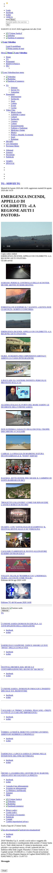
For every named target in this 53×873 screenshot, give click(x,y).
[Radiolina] (10, 36)
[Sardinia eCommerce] (15, 38)
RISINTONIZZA (13, 64)
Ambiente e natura (18, 114)
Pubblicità (10, 157)
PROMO (9, 141)
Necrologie (10, 155)
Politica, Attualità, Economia (22, 135)
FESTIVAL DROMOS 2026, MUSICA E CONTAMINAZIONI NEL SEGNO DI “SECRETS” (22, 668)
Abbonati (9, 150)
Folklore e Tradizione (19, 128)
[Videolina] (8, 42)
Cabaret (14, 117)
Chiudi (4, 871)
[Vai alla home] (9, 53)
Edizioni (14, 88)
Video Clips (10, 110)
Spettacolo (15, 99)
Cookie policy (11, 812)
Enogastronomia (17, 126)
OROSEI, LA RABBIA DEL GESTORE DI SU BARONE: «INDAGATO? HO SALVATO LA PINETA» (25, 774)
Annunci (9, 152)
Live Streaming (12, 144)
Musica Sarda (16, 112)
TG (7, 59)
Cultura (14, 103)
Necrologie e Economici (15, 815)
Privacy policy (11, 810)
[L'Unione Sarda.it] (14, 33)
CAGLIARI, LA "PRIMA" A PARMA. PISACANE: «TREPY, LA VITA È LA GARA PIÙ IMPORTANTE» (26, 711)
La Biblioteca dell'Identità (16, 791)
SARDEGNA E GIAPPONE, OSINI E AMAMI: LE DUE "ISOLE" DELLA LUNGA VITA (24, 646)
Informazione (16, 97)
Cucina (13, 108)
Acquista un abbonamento (16, 788)
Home (8, 57)
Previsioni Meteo (12, 146)
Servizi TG (15, 90)
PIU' (7, 66)
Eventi (13, 106)
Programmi (10, 61)
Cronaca (14, 121)
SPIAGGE (10, 163)
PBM (8, 795)
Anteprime (15, 92)
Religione (14, 139)
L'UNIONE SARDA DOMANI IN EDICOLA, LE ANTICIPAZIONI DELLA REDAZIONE (21, 625)
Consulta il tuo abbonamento (17, 786)
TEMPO (9, 161)
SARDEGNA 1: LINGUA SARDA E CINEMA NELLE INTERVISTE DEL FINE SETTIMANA (23, 755)
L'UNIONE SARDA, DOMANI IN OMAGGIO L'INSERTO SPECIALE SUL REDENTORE (25, 690)
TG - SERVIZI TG (10, 183)
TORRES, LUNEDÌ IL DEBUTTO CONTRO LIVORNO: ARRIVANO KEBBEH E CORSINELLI (24, 733)
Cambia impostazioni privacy (17, 821)
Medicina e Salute (18, 130)
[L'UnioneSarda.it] (14, 799)
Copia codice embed (9, 254)
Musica (14, 132)
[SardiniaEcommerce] (15, 806)
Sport (13, 101)
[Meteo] (7, 4)
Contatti (9, 819)
